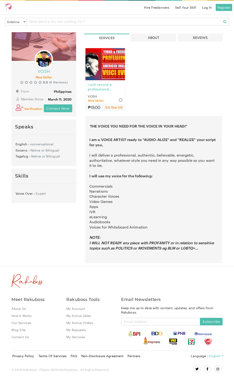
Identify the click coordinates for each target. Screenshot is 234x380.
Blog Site (18, 329)
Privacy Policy (23, 355)
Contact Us (20, 337)
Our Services (21, 322)
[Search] (225, 21)
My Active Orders (79, 322)
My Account (75, 308)
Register (224, 7)
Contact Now (57, 108)
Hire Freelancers (156, 7)
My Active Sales (78, 315)
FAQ (74, 355)
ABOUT (154, 38)
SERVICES (107, 38)
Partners (134, 355)
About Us (18, 308)
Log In (207, 7)
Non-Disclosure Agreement (102, 355)
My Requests (76, 329)
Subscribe (211, 322)
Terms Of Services (52, 355)
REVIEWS (200, 38)
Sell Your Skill (185, 7)
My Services (75, 337)
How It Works (21, 315)
